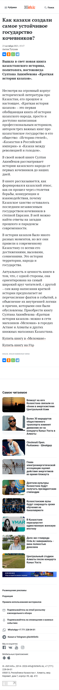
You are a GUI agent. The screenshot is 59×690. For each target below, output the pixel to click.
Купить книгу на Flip (18, 345)
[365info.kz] (29, 7)
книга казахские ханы (19, 353)
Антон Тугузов (10, 49)
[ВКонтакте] (4, 54)
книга (5, 353)
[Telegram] (17, 54)
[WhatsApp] (13, 54)
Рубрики (12, 7)
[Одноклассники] (9, 54)
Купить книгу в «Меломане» (24, 338)
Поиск (50, 7)
